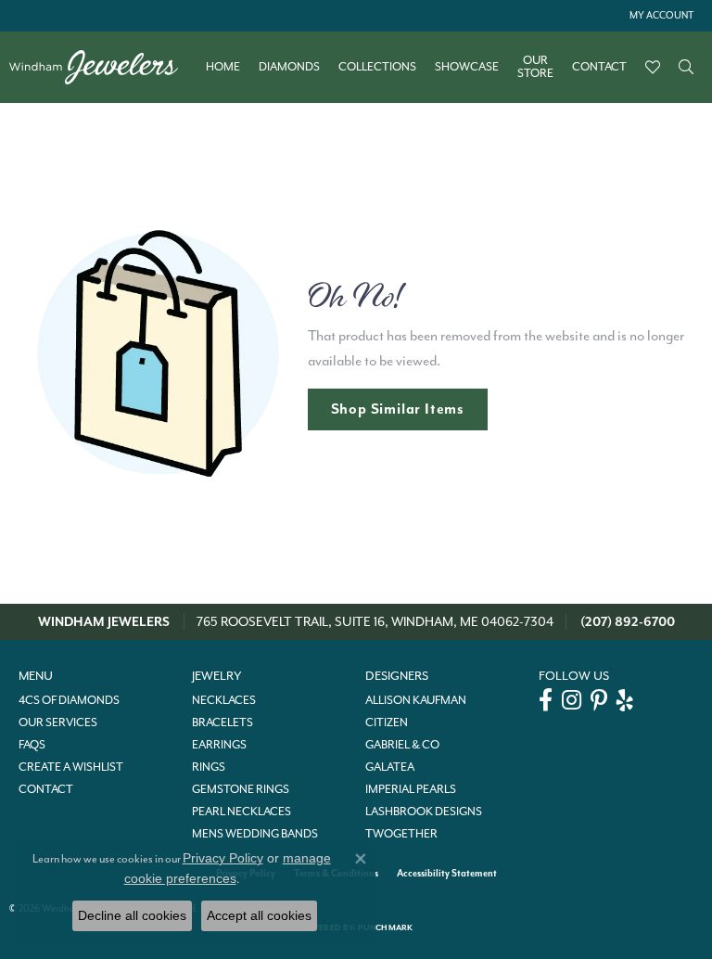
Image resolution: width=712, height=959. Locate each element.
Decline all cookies (132, 915)
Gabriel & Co (402, 744)
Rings (208, 767)
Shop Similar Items (397, 409)
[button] (659, 16)
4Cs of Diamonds (69, 700)
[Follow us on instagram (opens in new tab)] (571, 700)
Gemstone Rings (240, 789)
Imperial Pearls (410, 789)
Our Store (535, 67)
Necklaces (224, 700)
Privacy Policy (223, 857)
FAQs (32, 744)
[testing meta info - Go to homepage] (103, 67)
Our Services (58, 722)
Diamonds (289, 66)
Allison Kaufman (415, 700)
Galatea (389, 767)
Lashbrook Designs (423, 811)
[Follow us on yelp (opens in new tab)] (625, 700)
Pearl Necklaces (241, 811)
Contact (599, 66)
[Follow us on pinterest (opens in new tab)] (599, 700)
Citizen (386, 722)
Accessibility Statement (447, 873)
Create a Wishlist (71, 767)
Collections (377, 66)
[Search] (686, 66)
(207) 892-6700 (627, 622)
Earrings (219, 744)
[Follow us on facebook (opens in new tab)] (546, 700)
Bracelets (222, 722)
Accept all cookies (259, 915)
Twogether (401, 833)
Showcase (467, 66)
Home (223, 66)
